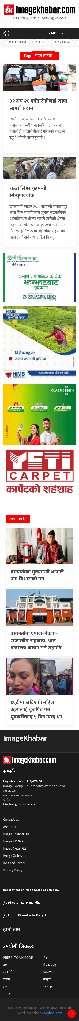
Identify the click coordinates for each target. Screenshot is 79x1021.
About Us (9, 827)
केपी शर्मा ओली (19, 42)
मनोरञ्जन (48, 987)
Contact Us (11, 820)
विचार (6, 979)
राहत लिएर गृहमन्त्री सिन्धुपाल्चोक (27, 192)
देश (5, 965)
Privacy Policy (12, 870)
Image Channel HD (16, 834)
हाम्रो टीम (11, 929)
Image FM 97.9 (13, 841)
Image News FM (14, 849)
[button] (71, 33)
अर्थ (5, 987)
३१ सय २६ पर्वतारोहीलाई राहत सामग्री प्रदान (38, 105)
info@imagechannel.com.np (20, 804)
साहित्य (47, 979)
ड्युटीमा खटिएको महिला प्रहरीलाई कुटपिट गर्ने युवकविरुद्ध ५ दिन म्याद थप (36, 709)
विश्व (45, 958)
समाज (7, 994)
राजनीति (8, 972)
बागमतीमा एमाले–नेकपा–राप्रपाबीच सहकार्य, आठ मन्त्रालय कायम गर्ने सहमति (36, 640)
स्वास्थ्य (47, 972)
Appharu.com (53, 1013)
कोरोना (41, 42)
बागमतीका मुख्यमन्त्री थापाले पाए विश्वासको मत (37, 575)
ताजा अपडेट (18, 519)
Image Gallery (12, 856)
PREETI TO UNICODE (18, 958)
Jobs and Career (14, 863)
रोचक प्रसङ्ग (50, 965)
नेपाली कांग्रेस (63, 42)
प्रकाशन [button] (53, 33)
